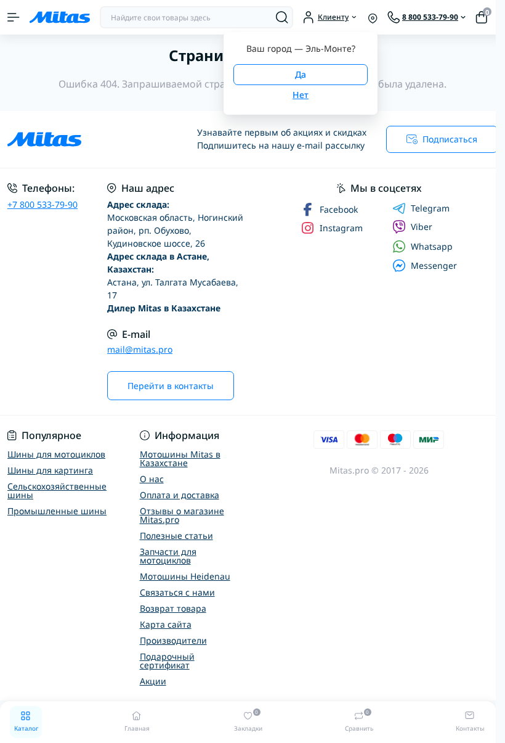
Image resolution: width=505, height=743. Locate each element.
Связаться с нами (177, 592)
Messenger (434, 265)
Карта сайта (166, 624)
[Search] (282, 17)
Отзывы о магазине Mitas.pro (182, 515)
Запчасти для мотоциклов (168, 556)
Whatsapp (432, 246)
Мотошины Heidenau (185, 576)
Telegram (430, 208)
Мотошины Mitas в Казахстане (180, 458)
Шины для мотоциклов (56, 454)
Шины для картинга (50, 470)
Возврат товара (173, 608)
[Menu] (13, 17)
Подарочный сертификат (167, 661)
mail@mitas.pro (139, 349)
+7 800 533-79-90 (42, 204)
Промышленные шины (57, 511)
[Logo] (60, 17)
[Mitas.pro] (84, 139)
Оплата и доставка (179, 495)
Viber (421, 226)
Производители (173, 640)
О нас (152, 479)
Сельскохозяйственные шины (57, 490)
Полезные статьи (176, 535)
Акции (153, 681)
